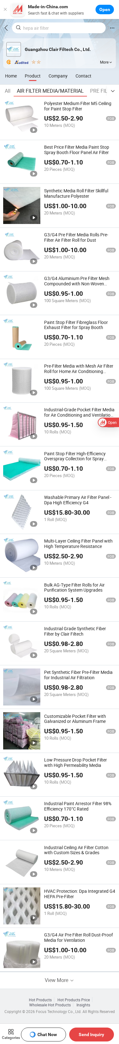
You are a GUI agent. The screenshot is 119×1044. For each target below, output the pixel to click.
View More (57, 980)
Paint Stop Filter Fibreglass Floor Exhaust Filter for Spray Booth (76, 325)
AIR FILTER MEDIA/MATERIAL (50, 90)
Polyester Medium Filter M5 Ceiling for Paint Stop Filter (77, 106)
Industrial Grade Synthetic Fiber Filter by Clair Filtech (75, 631)
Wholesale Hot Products (50, 1004)
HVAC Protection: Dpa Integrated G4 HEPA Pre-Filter (79, 893)
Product (33, 76)
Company (58, 76)
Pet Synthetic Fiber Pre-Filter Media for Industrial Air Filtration (78, 674)
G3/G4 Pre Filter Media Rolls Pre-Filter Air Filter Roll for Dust (76, 237)
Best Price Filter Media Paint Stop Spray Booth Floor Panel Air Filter (76, 149)
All (7, 90)
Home (11, 76)
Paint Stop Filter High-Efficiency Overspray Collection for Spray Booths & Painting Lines (75, 459)
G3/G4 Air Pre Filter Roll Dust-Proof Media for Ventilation (78, 937)
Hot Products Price (73, 999)
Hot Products (40, 999)
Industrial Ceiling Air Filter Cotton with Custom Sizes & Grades (76, 850)
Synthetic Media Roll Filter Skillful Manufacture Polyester (76, 193)
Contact (83, 76)
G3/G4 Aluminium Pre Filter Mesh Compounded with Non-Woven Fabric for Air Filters (76, 283)
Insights (83, 1004)
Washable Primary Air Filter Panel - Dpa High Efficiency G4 (77, 500)
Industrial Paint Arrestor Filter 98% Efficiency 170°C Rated (77, 806)
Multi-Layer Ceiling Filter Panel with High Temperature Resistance (78, 543)
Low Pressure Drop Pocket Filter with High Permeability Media (75, 762)
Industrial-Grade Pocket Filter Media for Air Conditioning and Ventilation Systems (79, 415)
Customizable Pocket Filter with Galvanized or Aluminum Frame (75, 718)
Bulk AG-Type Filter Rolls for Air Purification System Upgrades (74, 587)
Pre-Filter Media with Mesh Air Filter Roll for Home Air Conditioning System (78, 371)
